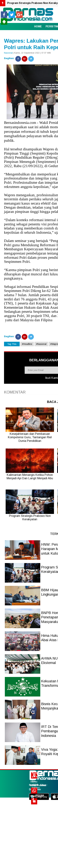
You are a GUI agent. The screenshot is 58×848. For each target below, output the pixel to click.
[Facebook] (18, 59)
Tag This (11, 344)
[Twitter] (31, 59)
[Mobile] (4, 21)
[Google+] (24, 59)
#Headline (27, 344)
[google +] (19, 14)
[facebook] (4, 14)
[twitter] (12, 14)
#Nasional (41, 344)
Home (38, 26)
